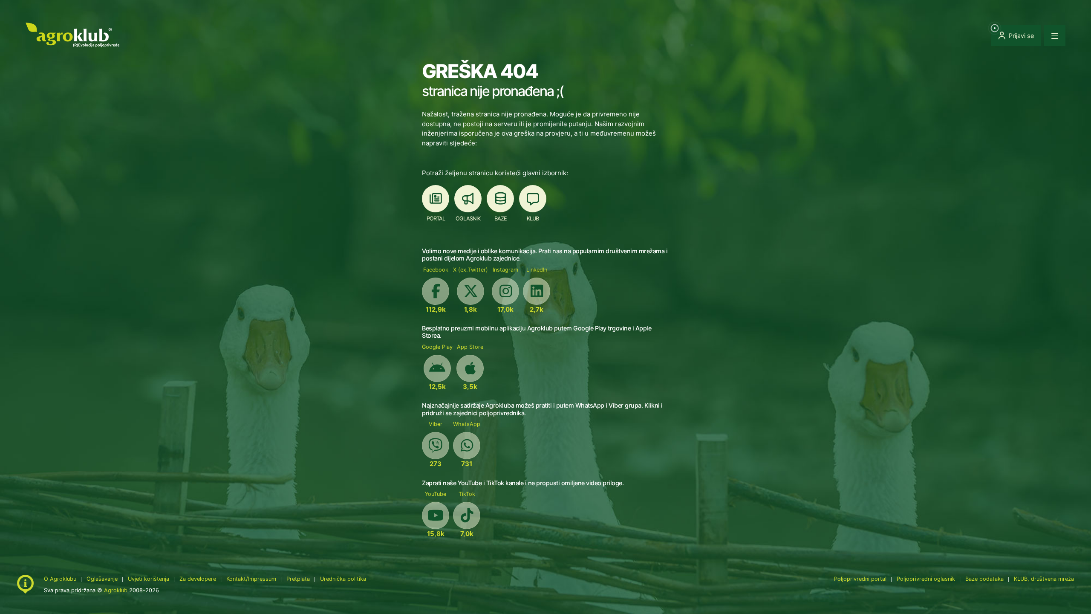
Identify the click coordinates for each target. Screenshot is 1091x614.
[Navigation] (1054, 35)
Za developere (197, 579)
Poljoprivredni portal (861, 579)
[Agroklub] (72, 34)
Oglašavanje (102, 579)
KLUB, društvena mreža (1044, 579)
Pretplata (298, 579)
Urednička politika (343, 579)
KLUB (533, 218)
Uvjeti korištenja (148, 579)
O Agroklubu (60, 579)
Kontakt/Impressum (251, 579)
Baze (500, 218)
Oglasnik (468, 218)
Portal (436, 218)
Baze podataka (985, 579)
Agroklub (115, 590)
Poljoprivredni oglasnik (927, 579)
